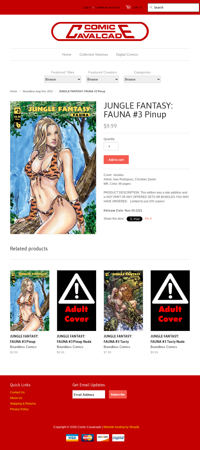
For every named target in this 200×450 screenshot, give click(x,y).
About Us (16, 398)
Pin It (148, 218)
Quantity (109, 139)
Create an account (107, 7)
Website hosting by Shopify (121, 427)
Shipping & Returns (23, 403)
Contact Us (17, 392)
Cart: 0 (137, 7)
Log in (87, 7)
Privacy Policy (19, 409)
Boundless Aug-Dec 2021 (38, 91)
